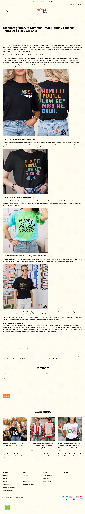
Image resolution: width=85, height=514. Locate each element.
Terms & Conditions (47, 475)
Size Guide (25, 475)
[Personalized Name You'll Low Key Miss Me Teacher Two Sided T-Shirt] (36, 103)
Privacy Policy (46, 478)
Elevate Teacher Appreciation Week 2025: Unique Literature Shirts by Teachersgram (20, 358)
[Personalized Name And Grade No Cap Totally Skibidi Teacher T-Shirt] (25, 287)
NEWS (65, 475)
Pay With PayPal (47, 481)
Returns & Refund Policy (28, 481)
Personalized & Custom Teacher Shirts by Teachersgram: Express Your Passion (65, 358)
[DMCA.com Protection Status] (7, 508)
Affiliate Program (6, 484)
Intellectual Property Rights (29, 484)
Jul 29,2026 (60, 450)
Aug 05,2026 (33, 450)
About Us (4, 478)
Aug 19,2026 (5, 450)
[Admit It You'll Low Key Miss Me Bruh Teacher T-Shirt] (25, 172)
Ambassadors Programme (8, 487)
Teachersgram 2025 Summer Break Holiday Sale (20, 325)
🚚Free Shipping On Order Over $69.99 (42, 1)
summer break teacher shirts (21, 348)
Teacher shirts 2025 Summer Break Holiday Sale (61, 45)
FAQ (24, 478)
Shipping (4, 481)
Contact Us (5, 475)
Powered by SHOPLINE (18, 497)
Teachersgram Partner (7, 490)
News (9, 23)
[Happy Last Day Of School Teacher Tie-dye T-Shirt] (25, 230)
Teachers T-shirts (7, 348)
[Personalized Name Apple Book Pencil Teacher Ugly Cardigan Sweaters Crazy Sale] (42, 429)
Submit (6, 396)
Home (4, 23)
